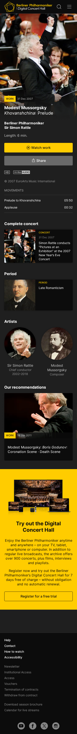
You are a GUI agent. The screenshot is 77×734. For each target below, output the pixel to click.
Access (9, 678)
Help (7, 640)
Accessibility (13, 657)
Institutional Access (17, 672)
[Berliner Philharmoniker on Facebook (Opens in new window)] (32, 726)
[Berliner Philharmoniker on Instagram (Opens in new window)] (55, 726)
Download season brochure (23, 704)
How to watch (14, 651)
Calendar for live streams (21, 710)
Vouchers (10, 683)
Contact (9, 646)
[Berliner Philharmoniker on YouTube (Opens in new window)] (21, 726)
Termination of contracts (21, 689)
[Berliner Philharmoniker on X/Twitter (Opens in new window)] (44, 726)
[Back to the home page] (28, 7)
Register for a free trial (39, 596)
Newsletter (11, 666)
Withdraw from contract (20, 695)
